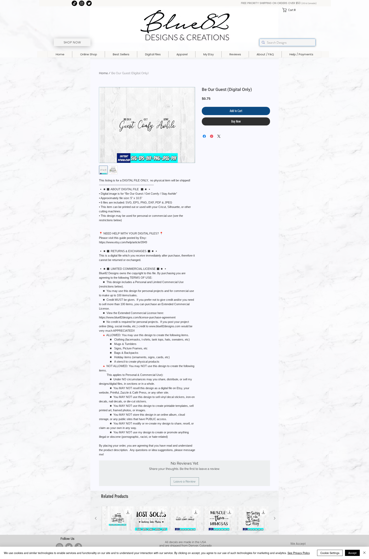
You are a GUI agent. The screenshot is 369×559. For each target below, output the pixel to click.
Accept (352, 553)
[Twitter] (89, 3)
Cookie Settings (329, 553)
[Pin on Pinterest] (211, 136)
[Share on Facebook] (204, 136)
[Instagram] (81, 3)
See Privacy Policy (299, 553)
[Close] (364, 553)
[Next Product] (274, 518)
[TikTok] (74, 3)
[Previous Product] (95, 518)
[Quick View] (117, 518)
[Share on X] (219, 136)
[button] (290, 10)
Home (103, 73)
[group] (185, 518)
